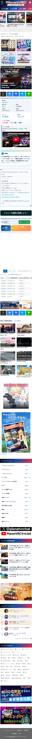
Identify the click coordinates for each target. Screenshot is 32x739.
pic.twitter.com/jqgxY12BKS (10, 197)
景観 (15, 509)
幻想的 (18, 663)
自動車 (20, 122)
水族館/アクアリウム (7, 669)
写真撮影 (4, 658)
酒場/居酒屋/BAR (6, 678)
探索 (25, 663)
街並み (8, 675)
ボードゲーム (17, 652)
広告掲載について (5, 454)
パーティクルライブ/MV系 (15, 481)
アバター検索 (13, 8)
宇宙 (27, 660)
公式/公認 (16, 655)
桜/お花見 (18, 666)
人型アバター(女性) (6, 655)
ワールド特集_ (15, 493)
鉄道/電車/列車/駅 (17, 678)
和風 (15, 658)
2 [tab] (12, 30)
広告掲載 (26, 730)
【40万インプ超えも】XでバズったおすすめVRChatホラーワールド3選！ (19, 561)
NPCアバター (5, 649)
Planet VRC (20, 116)
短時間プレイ (28, 669)
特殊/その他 (15, 513)
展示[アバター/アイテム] (15, 501)
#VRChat (7, 195)
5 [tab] (18, 30)
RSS (20, 733)
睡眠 (20, 669)
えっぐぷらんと (14, 627)
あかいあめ (12, 622)
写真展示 (24, 655)
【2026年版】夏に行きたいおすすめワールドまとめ (19, 575)
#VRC (12, 195)
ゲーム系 (14, 477)
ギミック (18, 649)
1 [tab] (10, 30)
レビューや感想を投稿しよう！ (16, 213)
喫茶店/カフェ (22, 658)
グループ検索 (22, 8)
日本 (30, 663)
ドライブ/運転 (13, 122)
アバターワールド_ (15, 473)
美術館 (7, 672)
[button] (13, 450)
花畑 (3, 675)
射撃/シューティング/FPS (8, 663)
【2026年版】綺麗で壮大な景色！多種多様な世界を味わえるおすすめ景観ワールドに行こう (20, 569)
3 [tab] (14, 30)
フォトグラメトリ (6, 652)
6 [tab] (20, 30)
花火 (25, 672)
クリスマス (26, 649)
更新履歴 (14, 733)
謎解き (15, 517)
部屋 (23, 675)
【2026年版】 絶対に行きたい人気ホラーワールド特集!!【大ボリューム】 (20, 554)
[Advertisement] (16, 251)
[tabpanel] (16, 20)
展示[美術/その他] (15, 505)
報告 (29, 83)
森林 (25, 666)
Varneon (5, 102)
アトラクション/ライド (15, 465)
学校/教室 (21, 660)
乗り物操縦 (5, 116)
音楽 (30, 678)
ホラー (15, 485)
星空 (3, 666)
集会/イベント (15, 521)
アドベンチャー (15, 469)
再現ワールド (14, 497)
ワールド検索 (5, 8)
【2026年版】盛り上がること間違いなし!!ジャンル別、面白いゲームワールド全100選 (19, 547)
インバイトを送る (25, 222)
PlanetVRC (12, 736)
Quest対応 (5, 122)
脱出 (14, 672)
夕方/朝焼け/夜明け (6, 660)
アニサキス (12, 616)
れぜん (11, 633)
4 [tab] (16, 30)
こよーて (12, 610)
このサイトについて (10, 730)
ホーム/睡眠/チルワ (15, 489)
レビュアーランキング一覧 (23, 638)
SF (12, 649)
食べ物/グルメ (5, 681)
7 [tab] (22, 30)
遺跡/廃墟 (16, 675)
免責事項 (19, 730)
